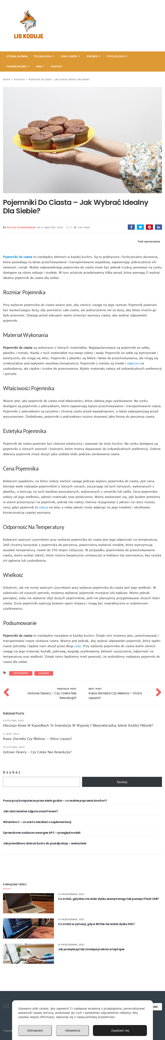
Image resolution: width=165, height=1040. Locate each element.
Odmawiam (35, 1030)
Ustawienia (72, 1030)
